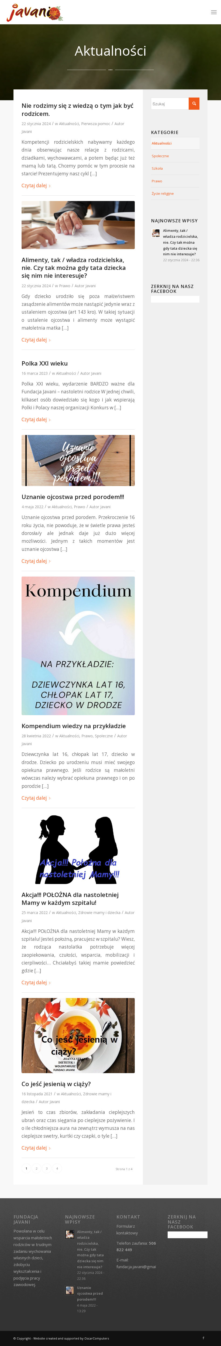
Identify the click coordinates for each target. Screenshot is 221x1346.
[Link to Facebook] (203, 1338)
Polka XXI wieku (45, 363)
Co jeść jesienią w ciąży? (56, 1084)
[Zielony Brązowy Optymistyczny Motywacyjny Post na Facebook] (78, 460)
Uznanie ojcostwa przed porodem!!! (73, 497)
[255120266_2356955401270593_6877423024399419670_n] (78, 1035)
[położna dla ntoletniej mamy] (78, 848)
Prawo (64, 285)
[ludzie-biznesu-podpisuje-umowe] (78, 225)
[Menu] (214, 12)
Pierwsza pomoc (95, 123)
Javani (27, 131)
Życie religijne (163, 193)
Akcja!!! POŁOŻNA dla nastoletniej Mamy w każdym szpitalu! (70, 898)
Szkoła (157, 168)
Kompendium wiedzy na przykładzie (74, 726)
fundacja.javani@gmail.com (140, 1266)
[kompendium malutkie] (78, 646)
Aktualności (69, 123)
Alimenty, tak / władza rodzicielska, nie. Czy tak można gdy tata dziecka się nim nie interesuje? (74, 268)
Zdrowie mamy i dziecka (99, 912)
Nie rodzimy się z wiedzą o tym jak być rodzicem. (77, 109)
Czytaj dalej (34, 185)
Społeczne (104, 735)
